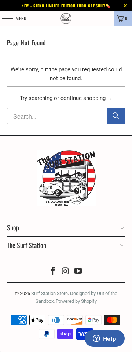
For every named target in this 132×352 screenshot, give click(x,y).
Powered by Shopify (76, 301)
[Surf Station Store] (66, 18)
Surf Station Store (49, 293)
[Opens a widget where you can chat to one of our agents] (81, 339)
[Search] (116, 116)
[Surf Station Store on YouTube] (78, 272)
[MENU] (3, 18)
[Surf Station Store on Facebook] (52, 272)
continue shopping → (86, 98)
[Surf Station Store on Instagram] (65, 272)
